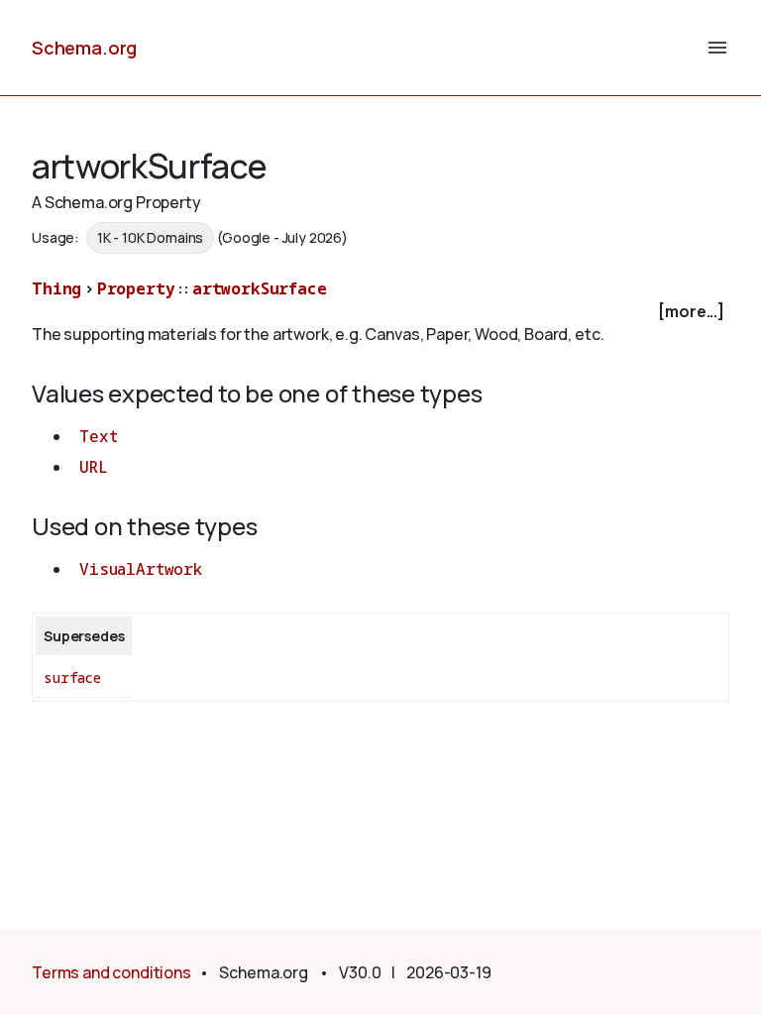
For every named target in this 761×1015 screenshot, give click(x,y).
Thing (56, 288)
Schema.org (84, 47)
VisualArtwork (140, 569)
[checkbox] (380, 311)
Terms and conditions (111, 972)
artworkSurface (259, 288)
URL (93, 467)
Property (136, 288)
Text (98, 436)
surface (72, 677)
